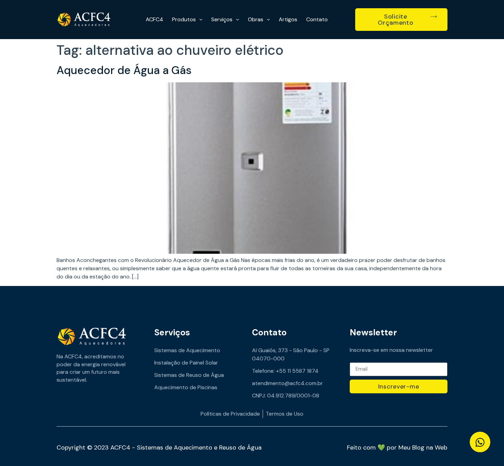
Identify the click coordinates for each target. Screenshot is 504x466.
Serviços (221, 19)
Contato (317, 19)
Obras (255, 19)
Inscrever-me (398, 386)
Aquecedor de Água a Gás (124, 70)
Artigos (288, 19)
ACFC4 (154, 19)
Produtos (184, 19)
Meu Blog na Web (422, 447)
